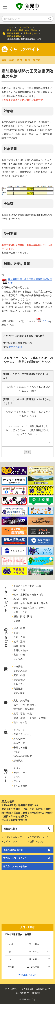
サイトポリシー (12, 989)
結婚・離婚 (19, 646)
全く (34, 390)
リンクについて (22, 993)
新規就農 (18, 760)
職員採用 (18, 688)
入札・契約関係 (21, 700)
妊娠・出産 (19, 628)
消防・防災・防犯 (22, 616)
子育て (16, 632)
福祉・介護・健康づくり (26, 704)
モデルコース (20, 772)
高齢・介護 (19, 654)
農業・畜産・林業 (22, 713)
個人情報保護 (27, 989)
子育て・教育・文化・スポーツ (29, 607)
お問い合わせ (37, 841)
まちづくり (19, 684)
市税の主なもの (30, 33)
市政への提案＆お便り (14, 850)
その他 (16, 621)
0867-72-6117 (15, 347)
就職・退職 (19, 641)
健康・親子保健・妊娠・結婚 (28, 594)
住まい (16, 751)
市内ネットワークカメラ (15, 858)
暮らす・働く (20, 743)
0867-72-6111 (13, 809)
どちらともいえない (39, 386)
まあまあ (21, 386)
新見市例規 (19, 679)
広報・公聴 (19, 675)
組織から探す (11, 828)
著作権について (43, 989)
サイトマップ (10, 841)
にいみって (19, 730)
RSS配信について (39, 837)
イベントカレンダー (14, 837)
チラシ (45, 321)
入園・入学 (19, 637)
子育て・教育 (20, 747)
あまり (25, 390)
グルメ (16, 781)
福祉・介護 (19, 590)
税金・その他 (20, 722)
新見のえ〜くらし (22, 734)
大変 (10, 386)
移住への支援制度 (22, 756)
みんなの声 (19, 738)
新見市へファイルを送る (15, 866)
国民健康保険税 (14, 36)
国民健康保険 (13, 33)
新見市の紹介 (20, 671)
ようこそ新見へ (21, 785)
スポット (18, 768)
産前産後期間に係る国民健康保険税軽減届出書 (30, 281)
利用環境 (36, 993)
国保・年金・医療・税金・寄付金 (22, 30)
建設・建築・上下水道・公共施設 (30, 718)
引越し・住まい (21, 650)
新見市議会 (19, 693)
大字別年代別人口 (27, 975)
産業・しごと (20, 612)
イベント (18, 777)
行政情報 (18, 666)
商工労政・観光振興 (23, 709)
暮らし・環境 (20, 599)
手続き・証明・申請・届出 (27, 585)
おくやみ (18, 659)
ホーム (10, 27)
